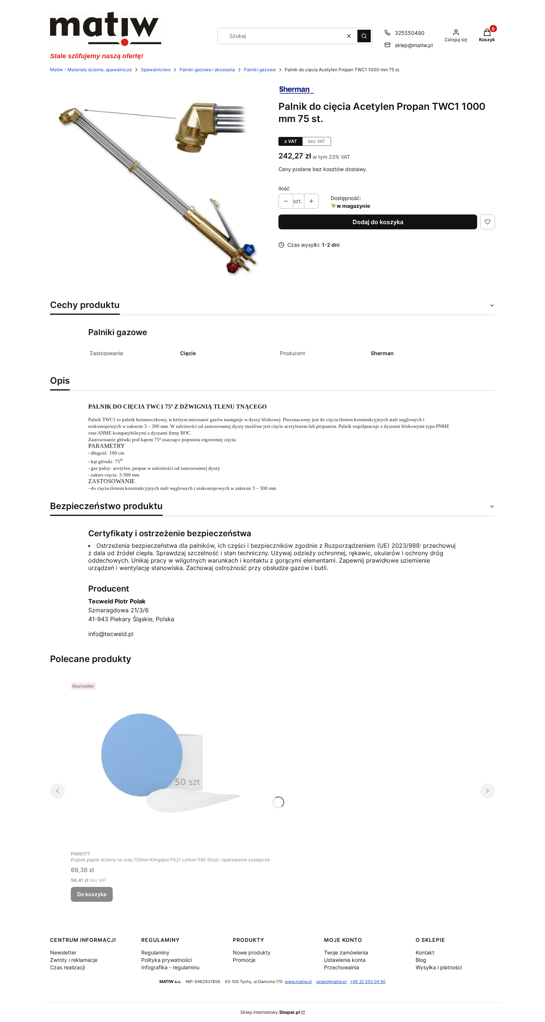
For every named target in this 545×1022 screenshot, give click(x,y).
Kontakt (425, 952)
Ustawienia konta (345, 960)
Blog (421, 960)
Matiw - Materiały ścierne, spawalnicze (91, 69)
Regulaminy (155, 952)
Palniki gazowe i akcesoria (207, 69)
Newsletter (63, 952)
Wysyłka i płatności (439, 967)
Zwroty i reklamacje (74, 960)
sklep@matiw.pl (414, 45)
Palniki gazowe (260, 69)
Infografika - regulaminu (170, 967)
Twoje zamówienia (346, 952)
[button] (364, 36)
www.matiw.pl (298, 981)
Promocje (244, 960)
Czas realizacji (67, 967)
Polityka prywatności (166, 960)
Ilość (284, 188)
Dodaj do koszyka (378, 222)
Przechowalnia (341, 967)
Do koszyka (91, 894)
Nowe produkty (252, 952)
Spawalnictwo (156, 69)
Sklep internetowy (270, 1012)
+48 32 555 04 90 (368, 981)
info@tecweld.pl (110, 634)
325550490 (410, 33)
